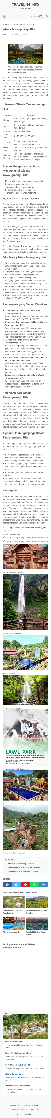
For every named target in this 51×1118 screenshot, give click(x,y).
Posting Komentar (22, 34)
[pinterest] (25, 884)
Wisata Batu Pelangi (14, 1041)
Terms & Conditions (19, 1109)
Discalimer (35, 1105)
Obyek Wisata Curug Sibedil (17, 1065)
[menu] (6, 17)
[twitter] (16, 884)
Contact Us (24, 1105)
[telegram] (43, 884)
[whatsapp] (34, 884)
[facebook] (7, 884)
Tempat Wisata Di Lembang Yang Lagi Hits (24, 867)
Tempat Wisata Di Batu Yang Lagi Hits (23, 871)
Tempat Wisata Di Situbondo (17, 1086)
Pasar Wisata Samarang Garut (18, 1053)
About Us (13, 1105)
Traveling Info (25, 5)
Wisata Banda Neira (14, 1074)
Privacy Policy (34, 1109)
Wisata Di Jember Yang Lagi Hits (21, 864)
